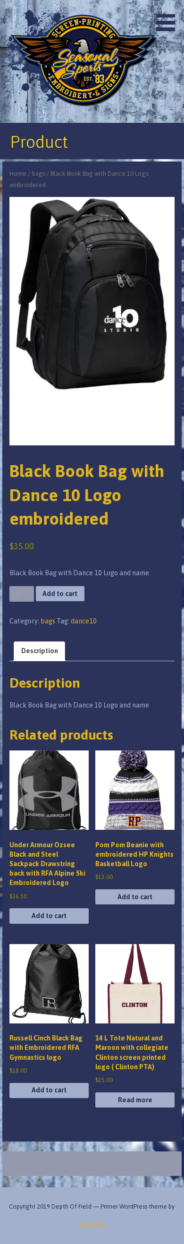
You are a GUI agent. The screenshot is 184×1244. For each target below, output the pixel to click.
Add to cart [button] (49, 916)
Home (17, 173)
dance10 (84, 621)
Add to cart (59, 593)
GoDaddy (91, 1224)
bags (38, 173)
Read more (135, 1100)
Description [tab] (39, 651)
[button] (169, 17)
